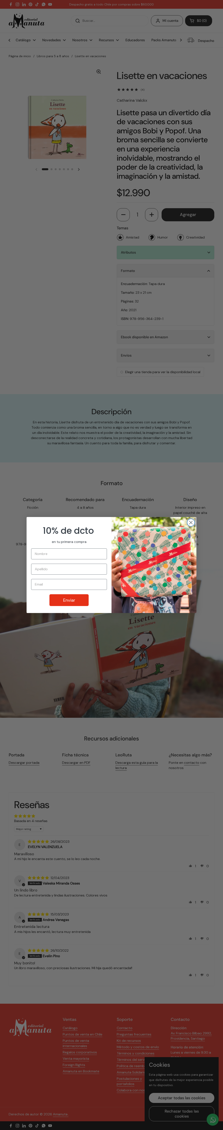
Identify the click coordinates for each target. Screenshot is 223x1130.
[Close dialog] (191, 522)
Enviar (69, 600)
